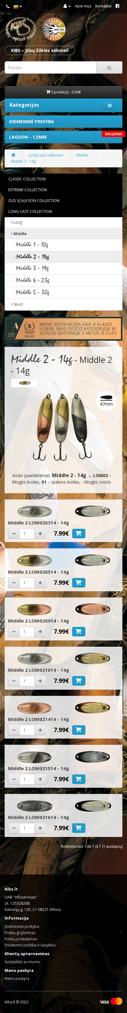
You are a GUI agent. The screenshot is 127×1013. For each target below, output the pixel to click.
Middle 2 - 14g (23, 161)
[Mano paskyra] (67, 6)
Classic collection (27, 179)
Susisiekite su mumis (22, 961)
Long (17, 222)
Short (18, 304)
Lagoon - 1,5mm (65, 135)
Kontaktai (103, 6)
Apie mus (83, 6)
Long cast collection (46, 155)
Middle (82, 155)
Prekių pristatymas (21, 939)
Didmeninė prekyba (31, 121)
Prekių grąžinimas (20, 932)
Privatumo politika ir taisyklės (30, 945)
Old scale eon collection (33, 200)
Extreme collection (27, 189)
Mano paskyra (17, 978)
